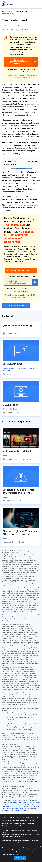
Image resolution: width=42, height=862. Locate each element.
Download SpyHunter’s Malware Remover (18, 62)
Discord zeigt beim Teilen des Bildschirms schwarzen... (20, 533)
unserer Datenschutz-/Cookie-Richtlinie (13, 804)
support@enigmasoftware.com (11, 737)
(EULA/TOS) (34, 779)
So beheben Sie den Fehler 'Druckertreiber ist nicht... (18, 491)
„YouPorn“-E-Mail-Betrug (17, 325)
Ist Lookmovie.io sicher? (17, 451)
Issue (5, 456)
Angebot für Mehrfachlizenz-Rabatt (16, 282)
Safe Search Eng (12, 363)
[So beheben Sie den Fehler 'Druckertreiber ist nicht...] (21, 476)
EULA (35, 75)
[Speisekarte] (37, 4)
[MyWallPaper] (21, 391)
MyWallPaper (10, 404)
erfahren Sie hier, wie (22, 810)
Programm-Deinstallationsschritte (19, 817)
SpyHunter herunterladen (18, 270)
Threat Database (7, 11)
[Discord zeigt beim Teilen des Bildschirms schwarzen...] (21, 518)
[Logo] (8, 4)
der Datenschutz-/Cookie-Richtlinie (12, 781)
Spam (5, 330)
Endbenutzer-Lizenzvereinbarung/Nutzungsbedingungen (23, 802)
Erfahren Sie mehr (13, 854)
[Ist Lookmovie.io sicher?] (21, 438)
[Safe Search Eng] (21, 350)
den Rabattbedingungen (30, 661)
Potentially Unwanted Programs (15, 368)
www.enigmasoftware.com (23, 713)
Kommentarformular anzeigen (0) (16, 305)
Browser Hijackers (22, 11)
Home (4, 817)
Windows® (17, 72)
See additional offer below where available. (19, 75)
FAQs (33, 806)
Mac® (26, 72)
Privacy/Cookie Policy (22, 77)
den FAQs (5, 621)
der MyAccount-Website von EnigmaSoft (20, 739)
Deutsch (33, 4)
